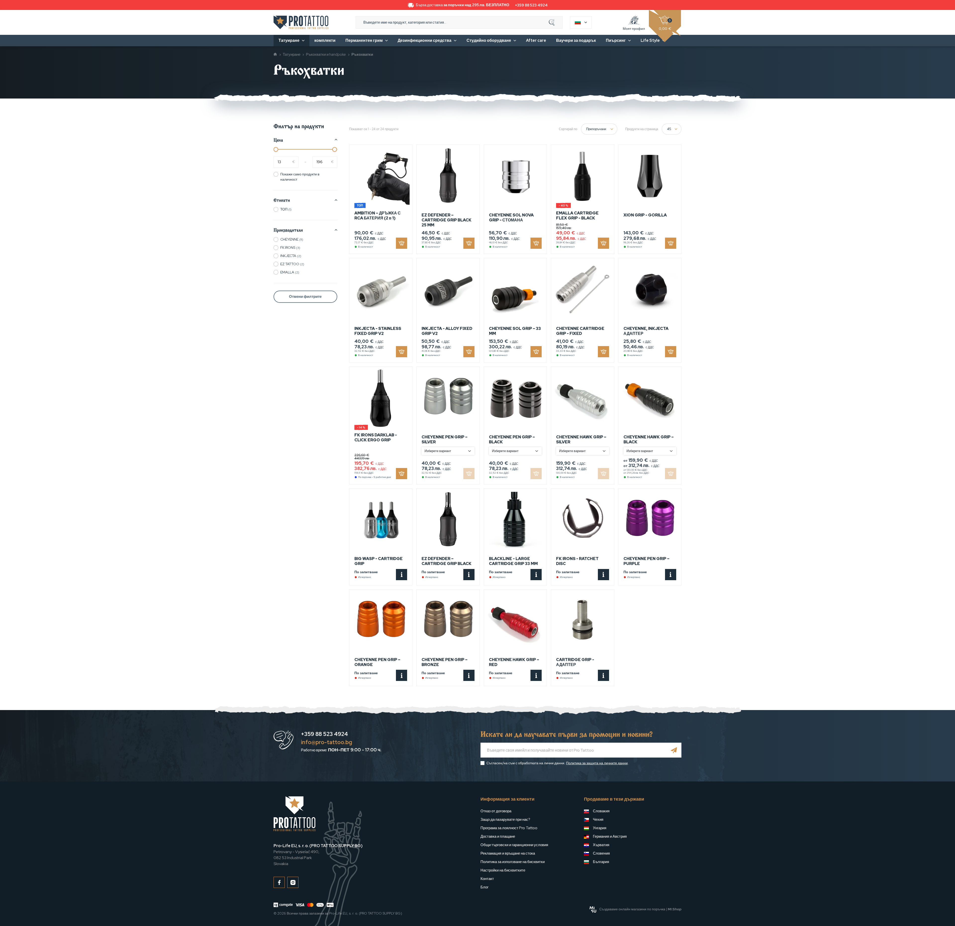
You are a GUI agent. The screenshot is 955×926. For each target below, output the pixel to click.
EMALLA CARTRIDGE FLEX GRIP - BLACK (577, 215)
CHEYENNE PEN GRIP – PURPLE (646, 561)
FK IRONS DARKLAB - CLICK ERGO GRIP (375, 437)
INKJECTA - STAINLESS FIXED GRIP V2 (377, 331)
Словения (601, 853)
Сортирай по (568, 129)
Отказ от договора (495, 811)
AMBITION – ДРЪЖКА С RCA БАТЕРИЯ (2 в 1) (377, 215)
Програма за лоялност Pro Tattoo (508, 827)
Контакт (487, 878)
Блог (484, 887)
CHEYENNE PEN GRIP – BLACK (512, 439)
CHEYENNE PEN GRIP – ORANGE (377, 662)
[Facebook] (279, 882)
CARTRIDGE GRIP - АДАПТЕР (575, 662)
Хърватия (601, 844)
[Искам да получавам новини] (674, 750)
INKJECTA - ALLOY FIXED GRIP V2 (447, 331)
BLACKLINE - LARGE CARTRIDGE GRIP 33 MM (513, 561)
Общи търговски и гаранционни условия (514, 844)
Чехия (598, 819)
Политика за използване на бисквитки (512, 861)
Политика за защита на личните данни (597, 763)
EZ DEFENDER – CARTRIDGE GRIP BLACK (447, 561)
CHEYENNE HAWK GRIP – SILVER (581, 439)
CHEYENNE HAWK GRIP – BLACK (648, 439)
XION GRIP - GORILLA (645, 215)
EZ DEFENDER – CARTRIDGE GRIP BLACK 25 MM (447, 220)
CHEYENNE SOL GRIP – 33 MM (515, 331)
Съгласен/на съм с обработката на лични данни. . (557, 763)
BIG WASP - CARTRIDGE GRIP (378, 561)
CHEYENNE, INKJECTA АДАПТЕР (645, 331)
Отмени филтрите (305, 296)
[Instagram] (292, 882)
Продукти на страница (641, 129)
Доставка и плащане (497, 836)
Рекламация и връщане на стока (507, 853)
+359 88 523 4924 (531, 5)
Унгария (599, 827)
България (601, 861)
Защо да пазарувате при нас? (505, 819)
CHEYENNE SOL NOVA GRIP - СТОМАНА (511, 217)
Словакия (601, 811)
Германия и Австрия (610, 836)
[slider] (276, 149)
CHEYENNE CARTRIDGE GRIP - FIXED (580, 331)
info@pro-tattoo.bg (326, 742)
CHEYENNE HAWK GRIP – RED (514, 662)
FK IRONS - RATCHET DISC (577, 561)
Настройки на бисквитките (502, 870)
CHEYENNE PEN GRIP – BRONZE (445, 662)
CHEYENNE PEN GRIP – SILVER (445, 439)
